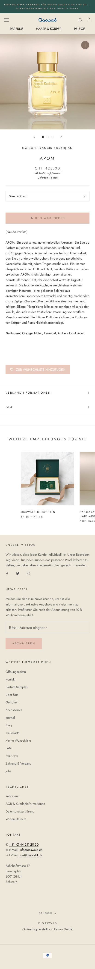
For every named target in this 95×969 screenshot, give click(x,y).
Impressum (13, 796)
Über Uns (12, 694)
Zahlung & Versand (18, 763)
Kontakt (10, 679)
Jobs (8, 771)
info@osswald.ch (30, 849)
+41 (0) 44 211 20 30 (24, 844)
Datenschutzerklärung (20, 811)
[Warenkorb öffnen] (89, 20)
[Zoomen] (85, 45)
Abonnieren (23, 643)
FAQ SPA (12, 755)
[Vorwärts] (61, 137)
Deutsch (45, 913)
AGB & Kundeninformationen (25, 803)
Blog (9, 725)
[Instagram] (28, 573)
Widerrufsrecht (16, 819)
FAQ (9, 407)
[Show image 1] (43, 137)
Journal (10, 717)
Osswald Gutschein (38, 512)
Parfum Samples (17, 687)
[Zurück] (34, 137)
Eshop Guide (63, 929)
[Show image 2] (48, 137)
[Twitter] (17, 573)
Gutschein (12, 702)
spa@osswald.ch (30, 855)
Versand (56, 173)
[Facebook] (7, 573)
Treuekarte (12, 733)
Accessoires (14, 710)
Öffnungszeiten (16, 671)
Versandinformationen (28, 393)
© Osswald (47, 923)
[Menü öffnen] (6, 20)
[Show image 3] (52, 137)
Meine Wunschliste (18, 740)
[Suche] (81, 20)
